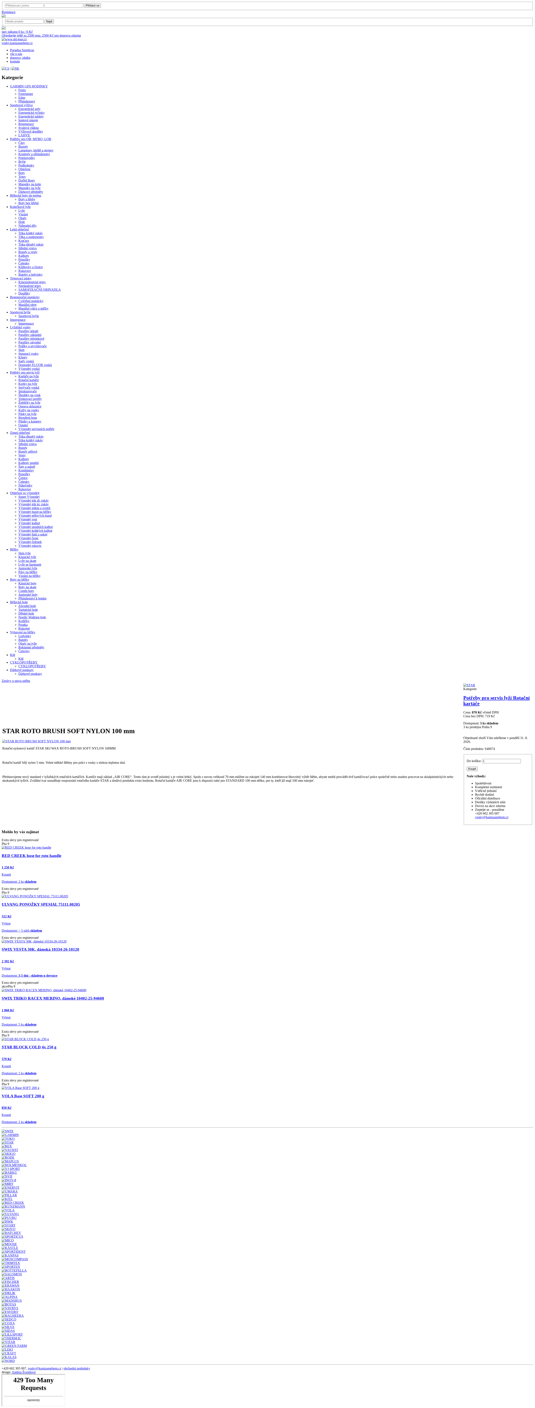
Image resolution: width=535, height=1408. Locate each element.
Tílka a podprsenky (31, 237)
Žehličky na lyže (29, 402)
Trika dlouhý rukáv (31, 244)
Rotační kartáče (28, 380)
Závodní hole (27, 606)
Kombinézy (26, 470)
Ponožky (24, 259)
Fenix (22, 90)
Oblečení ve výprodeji (24, 493)
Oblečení (24, 169)
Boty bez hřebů (28, 203)
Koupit (6, 874)
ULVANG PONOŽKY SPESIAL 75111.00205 (41, 904)
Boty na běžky (19, 579)
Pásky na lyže (27, 414)
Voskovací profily (30, 399)
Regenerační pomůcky (25, 297)
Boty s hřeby (26, 199)
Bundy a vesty (27, 252)
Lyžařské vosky (20, 327)
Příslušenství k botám (32, 598)
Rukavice (24, 271)
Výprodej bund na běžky (34, 512)
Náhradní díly (27, 225)
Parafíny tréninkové (31, 338)
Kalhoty (23, 256)
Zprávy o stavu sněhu (16, 681)
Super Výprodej (28, 496)
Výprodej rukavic (30, 545)
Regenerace (26, 124)
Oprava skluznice (29, 406)
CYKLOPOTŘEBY (24, 662)
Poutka (23, 624)
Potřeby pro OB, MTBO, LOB (30, 139)
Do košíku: (474, 761)
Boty (21, 173)
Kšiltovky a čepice (30, 267)
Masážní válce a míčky (33, 308)
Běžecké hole (19, 602)
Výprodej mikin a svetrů (34, 508)
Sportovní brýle (20, 312)
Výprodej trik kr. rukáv (33, 504)
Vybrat (6, 923)
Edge (21, 97)
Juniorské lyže (27, 568)
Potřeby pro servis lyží (24, 372)
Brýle (22, 161)
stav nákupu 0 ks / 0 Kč (17, 31)
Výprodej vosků (29, 368)
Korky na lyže (27, 384)
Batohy (23, 640)
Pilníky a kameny (29, 421)
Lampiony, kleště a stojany (36, 150)
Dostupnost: (29, 975)
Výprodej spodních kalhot (35, 527)
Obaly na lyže (27, 643)
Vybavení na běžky (22, 632)
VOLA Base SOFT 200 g (23, 1096)
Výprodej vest (27, 519)
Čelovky (24, 651)
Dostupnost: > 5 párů (22, 930)
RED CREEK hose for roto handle (31, 855)
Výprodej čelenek (30, 542)
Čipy (21, 143)
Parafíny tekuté (28, 331)
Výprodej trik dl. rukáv (33, 500)
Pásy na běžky (27, 572)
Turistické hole (28, 609)
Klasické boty (27, 583)
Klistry (22, 357)
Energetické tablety (31, 116)
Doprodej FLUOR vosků (35, 365)
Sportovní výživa (21, 105)
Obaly (22, 218)
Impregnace (17, 320)
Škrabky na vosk (29, 395)
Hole (21, 222)
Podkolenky (26, 165)
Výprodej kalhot (29, 523)
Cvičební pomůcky (30, 301)
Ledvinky (24, 636)
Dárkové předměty (30, 191)
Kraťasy (23, 240)
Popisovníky (26, 158)
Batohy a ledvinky (30, 274)
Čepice (23, 478)
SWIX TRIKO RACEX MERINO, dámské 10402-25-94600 (53, 998)
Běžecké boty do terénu (25, 195)
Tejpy (22, 176)
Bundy (22, 448)
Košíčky (23, 621)
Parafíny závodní (29, 342)
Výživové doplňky (30, 131)
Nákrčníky (25, 485)
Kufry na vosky (28, 410)
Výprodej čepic (28, 538)
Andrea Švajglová (24, 1372)
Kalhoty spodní (28, 463)
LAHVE (24, 135)
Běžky (14, 549)
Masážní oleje (27, 304)
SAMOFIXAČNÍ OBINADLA (39, 289)
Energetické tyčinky (31, 112)
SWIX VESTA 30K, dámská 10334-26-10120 (40, 949)
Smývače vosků (28, 387)
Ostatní (23, 425)
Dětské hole (26, 613)
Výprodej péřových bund (35, 515)
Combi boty (26, 591)
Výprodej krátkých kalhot (35, 530)
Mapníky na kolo (29, 184)
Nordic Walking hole (32, 617)
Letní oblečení (19, 229)
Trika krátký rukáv (30, 233)
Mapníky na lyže (29, 188)
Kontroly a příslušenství (34, 154)
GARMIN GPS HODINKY (29, 86)
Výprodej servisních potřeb (36, 429)
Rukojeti (24, 628)
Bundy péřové (27, 451)
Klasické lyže (27, 557)
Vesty (22, 455)
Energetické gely (29, 109)
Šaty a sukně (26, 466)
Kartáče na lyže (28, 376)
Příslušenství (26, 101)
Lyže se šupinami (29, 564)
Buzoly (23, 146)
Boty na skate (27, 587)
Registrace (8, 12)
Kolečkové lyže (20, 207)
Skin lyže (24, 553)
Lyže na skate (27, 560)
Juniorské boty (28, 594)
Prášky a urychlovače (32, 346)
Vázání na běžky (29, 576)
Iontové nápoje (28, 120)
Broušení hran (27, 417)
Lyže (21, 210)
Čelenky (23, 263)
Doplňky (24, 293)
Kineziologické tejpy (32, 282)
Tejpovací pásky (21, 278)
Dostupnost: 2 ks (19, 881)
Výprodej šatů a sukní (32, 534)
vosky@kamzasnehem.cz (491, 817)
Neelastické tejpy (29, 286)
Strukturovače (27, 391)
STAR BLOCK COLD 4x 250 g (29, 1047)
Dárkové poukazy (22, 670)
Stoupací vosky (28, 353)
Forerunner (25, 94)
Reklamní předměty (31, 647)
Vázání (23, 214)
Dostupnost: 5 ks (19, 1024)
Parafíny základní (29, 335)
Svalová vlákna (28, 127)
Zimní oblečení (20, 432)
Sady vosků (26, 361)
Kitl (12, 655)
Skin (21, 350)
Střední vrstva (27, 248)
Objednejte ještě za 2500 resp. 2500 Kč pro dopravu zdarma (41, 35)
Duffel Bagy (26, 180)
